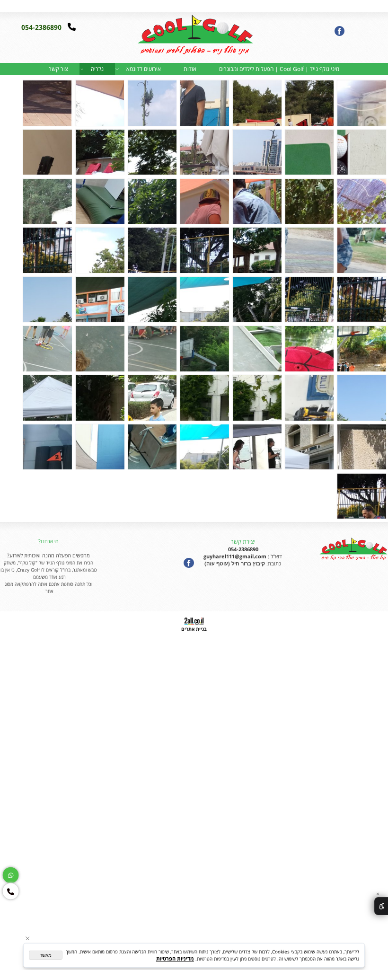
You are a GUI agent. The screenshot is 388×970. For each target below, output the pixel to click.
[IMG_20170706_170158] (100, 250)
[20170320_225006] (361, 152)
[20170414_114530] (204, 152)
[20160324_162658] (204, 103)
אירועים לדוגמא (143, 68)
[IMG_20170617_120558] (100, 152)
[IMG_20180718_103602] (47, 447)
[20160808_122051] (100, 103)
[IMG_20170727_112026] (309, 348)
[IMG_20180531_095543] (47, 398)
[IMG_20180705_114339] (152, 447)
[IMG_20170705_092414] (257, 250)
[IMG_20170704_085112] (100, 201)
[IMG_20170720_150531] (47, 299)
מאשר (46, 955)
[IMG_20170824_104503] (204, 398)
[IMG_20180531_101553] (257, 447)
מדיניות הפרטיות (175, 958)
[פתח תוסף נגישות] (381, 906)
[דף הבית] (194, 37)
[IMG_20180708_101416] (100, 447)
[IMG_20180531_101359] (309, 447)
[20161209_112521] (47, 103)
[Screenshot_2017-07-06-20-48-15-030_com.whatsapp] (361, 496)
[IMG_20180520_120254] (100, 398)
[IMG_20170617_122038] (257, 201)
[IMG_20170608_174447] (152, 152)
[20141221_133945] (361, 103)
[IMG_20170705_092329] (47, 201)
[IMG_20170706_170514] (361, 299)
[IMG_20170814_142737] (309, 398)
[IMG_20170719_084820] (100, 299)
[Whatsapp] (15, 5)
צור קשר (58, 68)
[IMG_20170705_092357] (309, 250)
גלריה (97, 68)
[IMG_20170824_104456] (257, 398)
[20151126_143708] (309, 103)
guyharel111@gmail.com (234, 556)
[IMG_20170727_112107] (257, 348)
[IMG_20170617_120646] (47, 152)
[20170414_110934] (257, 152)
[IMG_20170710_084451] (257, 299)
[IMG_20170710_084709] (204, 299)
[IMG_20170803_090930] (204, 348)
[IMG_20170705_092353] (361, 250)
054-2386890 (42, 27)
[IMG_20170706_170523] (309, 299)
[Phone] (5, 5)
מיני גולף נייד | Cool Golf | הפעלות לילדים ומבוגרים (279, 68)
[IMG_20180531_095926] (361, 447)
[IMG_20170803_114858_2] (100, 348)
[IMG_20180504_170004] (152, 398)
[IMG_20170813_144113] (361, 398)
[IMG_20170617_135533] (204, 201)
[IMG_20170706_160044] (204, 250)
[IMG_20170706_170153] (152, 250)
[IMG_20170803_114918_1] (47, 348)
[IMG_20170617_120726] (361, 201)
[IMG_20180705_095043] (204, 447)
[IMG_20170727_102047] (361, 348)
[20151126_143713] (257, 103)
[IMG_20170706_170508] (47, 250)
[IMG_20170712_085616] (152, 299)
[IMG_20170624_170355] (152, 201)
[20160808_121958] (152, 103)
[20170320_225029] (309, 152)
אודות (190, 68)
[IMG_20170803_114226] (152, 348)
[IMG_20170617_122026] (309, 201)
